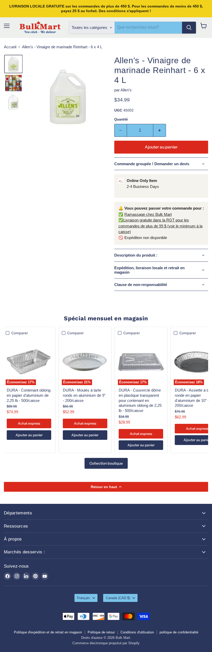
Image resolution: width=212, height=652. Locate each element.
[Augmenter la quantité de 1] (159, 130)
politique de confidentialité (179, 632)
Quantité (121, 119)
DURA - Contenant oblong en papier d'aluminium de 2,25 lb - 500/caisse (28, 395)
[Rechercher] (189, 28)
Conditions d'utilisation (137, 632)
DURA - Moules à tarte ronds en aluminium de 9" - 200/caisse (84, 395)
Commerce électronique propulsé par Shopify (106, 643)
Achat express (29, 423)
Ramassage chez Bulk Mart (148, 214)
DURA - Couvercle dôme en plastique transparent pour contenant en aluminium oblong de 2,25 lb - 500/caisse (140, 400)
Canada (118, 598)
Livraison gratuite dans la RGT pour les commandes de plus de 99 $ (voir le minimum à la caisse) (160, 226)
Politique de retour (101, 632)
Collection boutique (106, 463)
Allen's (126, 90)
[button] (13, 64)
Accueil (10, 47)
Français (83, 598)
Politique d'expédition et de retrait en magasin (48, 632)
